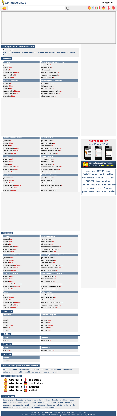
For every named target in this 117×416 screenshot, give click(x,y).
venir (94, 174)
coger (88, 171)
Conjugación (107, 2)
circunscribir (17, 372)
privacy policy (82, 415)
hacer (99, 177)
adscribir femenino (28, 52)
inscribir (30, 369)
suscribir (22, 369)
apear (34, 402)
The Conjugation (48, 412)
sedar (66, 405)
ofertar (59, 405)
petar (23, 407)
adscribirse (15, 52)
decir (102, 174)
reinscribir (57, 369)
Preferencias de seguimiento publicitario (61, 415)
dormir (108, 171)
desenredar (36, 400)
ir (104, 188)
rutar (47, 402)
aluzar (19, 402)
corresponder (18, 405)
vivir (92, 188)
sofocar (13, 402)
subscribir (7, 372)
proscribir (46, 372)
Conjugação (81, 412)
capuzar (41, 402)
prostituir (63, 400)
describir (14, 369)
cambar (53, 402)
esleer (51, 407)
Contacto (91, 415)
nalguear (68, 402)
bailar (94, 171)
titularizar (7, 407)
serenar (71, 400)
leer (98, 191)
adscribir (6, 52)
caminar (106, 181)
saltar (109, 174)
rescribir (27, 372)
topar (33, 405)
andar (99, 188)
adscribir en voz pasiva (46, 52)
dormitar (55, 400)
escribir (6, 369)
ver (84, 177)
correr (107, 178)
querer (84, 192)
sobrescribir (67, 369)
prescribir (48, 369)
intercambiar (8, 400)
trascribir (55, 372)
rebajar (6, 402)
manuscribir (36, 372)
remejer (72, 405)
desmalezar (51, 405)
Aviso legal (41, 415)
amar (109, 188)
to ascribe (35, 379)
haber (86, 174)
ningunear (16, 407)
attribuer (34, 386)
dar (112, 178)
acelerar (28, 400)
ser (104, 184)
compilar (37, 407)
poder (104, 191)
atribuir (33, 390)
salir (86, 188)
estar (112, 191)
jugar (98, 181)
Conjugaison (35, 412)
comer (86, 184)
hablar (90, 177)
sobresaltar (18, 400)
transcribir (39, 369)
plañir (27, 405)
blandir (60, 402)
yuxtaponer (40, 405)
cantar (90, 181)
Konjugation (71, 412)
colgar (45, 407)
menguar (27, 402)
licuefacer (46, 400)
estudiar (95, 184)
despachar (7, 405)
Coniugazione (60, 412)
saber (91, 192)
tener (100, 170)
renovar (30, 407)
